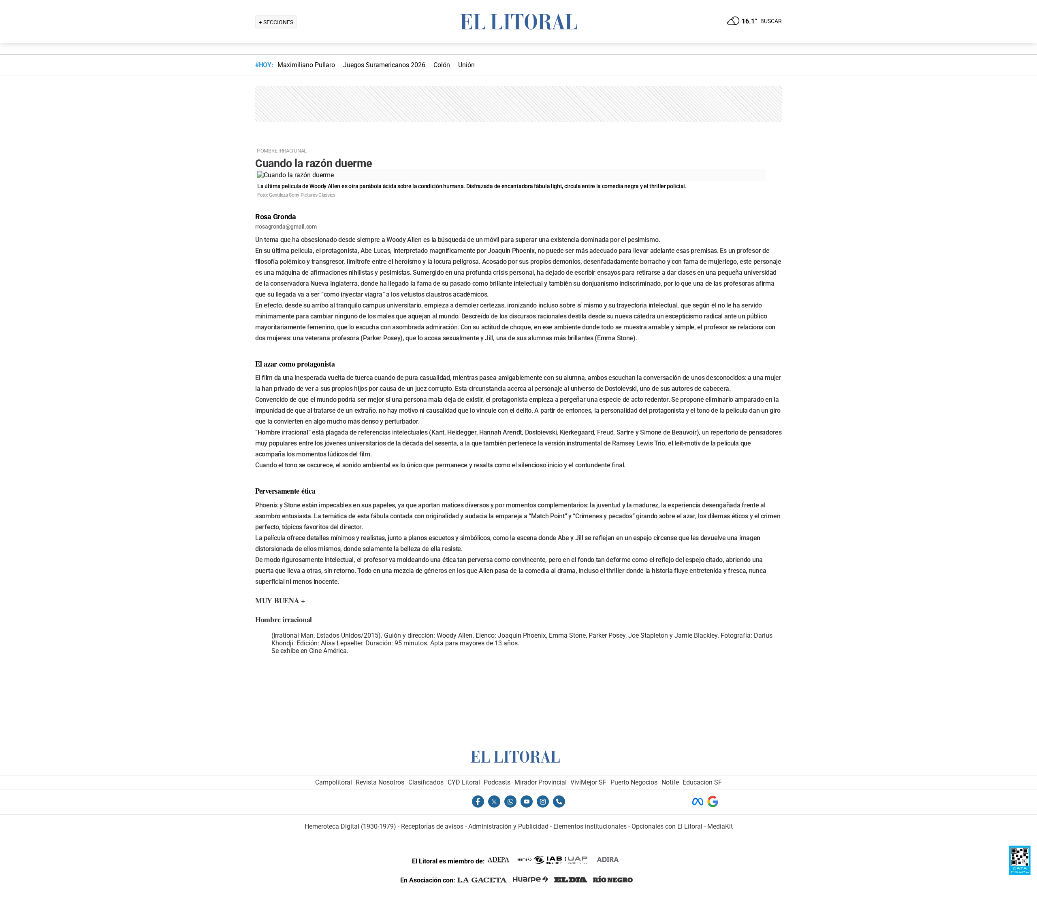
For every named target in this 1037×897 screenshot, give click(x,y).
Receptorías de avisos (432, 826)
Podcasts (497, 782)
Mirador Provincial (540, 782)
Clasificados (426, 782)
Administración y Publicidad (508, 826)
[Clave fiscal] (1020, 872)
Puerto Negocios (633, 782)
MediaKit (720, 826)
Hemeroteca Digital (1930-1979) (350, 826)
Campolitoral (333, 782)
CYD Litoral (464, 782)
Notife (670, 782)
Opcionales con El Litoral (667, 826)
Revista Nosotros (380, 782)
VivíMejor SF (588, 782)
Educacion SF (702, 782)
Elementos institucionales (590, 826)
